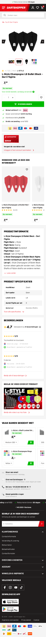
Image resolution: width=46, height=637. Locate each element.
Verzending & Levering (10, 541)
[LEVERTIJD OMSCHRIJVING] (33, 92)
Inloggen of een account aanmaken (17, 150)
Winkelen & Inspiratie (13, 573)
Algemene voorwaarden (10, 620)
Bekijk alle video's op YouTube (15, 412)
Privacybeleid (26, 620)
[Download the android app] (10, 609)
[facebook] (5, 587)
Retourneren (7, 545)
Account (6, 567)
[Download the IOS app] (10, 601)
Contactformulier (8, 554)
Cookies (36, 620)
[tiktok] (21, 587)
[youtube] (16, 587)
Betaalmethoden (8, 549)
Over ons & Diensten (12, 560)
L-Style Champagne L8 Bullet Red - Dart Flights (15, 206)
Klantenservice (10, 532)
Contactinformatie (9, 537)
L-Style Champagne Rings (21, 451)
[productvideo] (23, 398)
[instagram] (10, 587)
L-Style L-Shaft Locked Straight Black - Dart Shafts (22, 430)
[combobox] (24, 15)
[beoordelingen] (40, 327)
